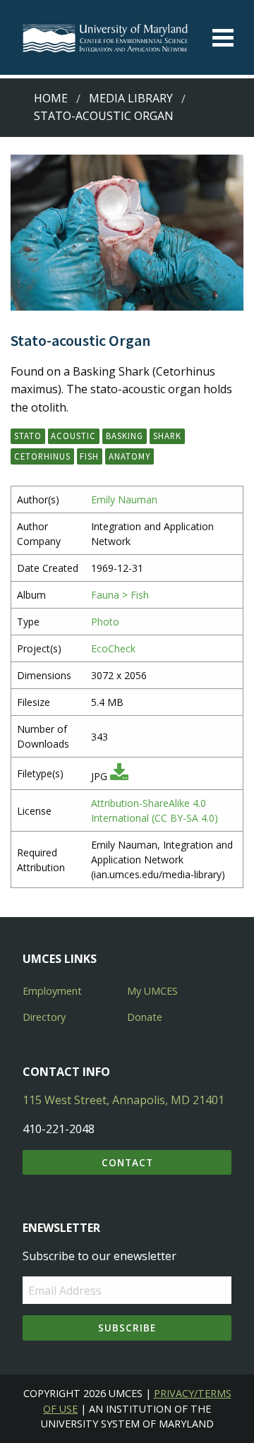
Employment (52, 991)
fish (89, 456)
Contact (127, 1162)
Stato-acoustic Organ (104, 116)
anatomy (129, 456)
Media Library (131, 98)
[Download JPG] (119, 776)
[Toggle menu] (223, 38)
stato (28, 435)
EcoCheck (113, 648)
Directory (44, 1017)
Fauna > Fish (120, 594)
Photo (105, 621)
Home (51, 98)
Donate (144, 1017)
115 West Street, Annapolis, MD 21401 (123, 1100)
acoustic (73, 435)
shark (167, 435)
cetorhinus (42, 456)
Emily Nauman (124, 499)
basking (124, 435)
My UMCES (152, 991)
